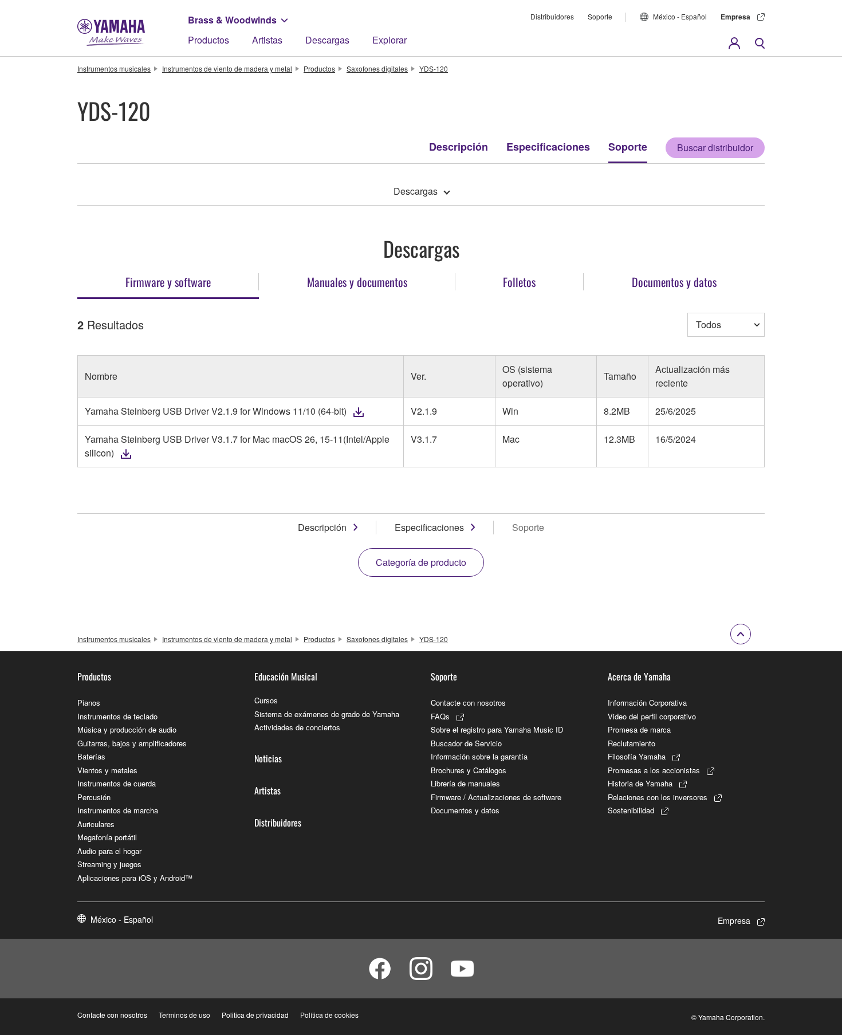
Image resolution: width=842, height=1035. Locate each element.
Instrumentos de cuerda (116, 783)
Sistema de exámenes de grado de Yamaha (326, 714)
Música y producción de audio (126, 729)
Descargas (327, 39)
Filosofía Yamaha (637, 756)
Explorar (389, 39)
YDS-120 (433, 68)
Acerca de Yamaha (639, 676)
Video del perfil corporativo (652, 716)
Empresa (735, 16)
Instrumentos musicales (114, 68)
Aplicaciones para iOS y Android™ (134, 877)
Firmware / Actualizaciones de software (496, 797)
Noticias (268, 758)
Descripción (458, 146)
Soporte (600, 16)
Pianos (88, 702)
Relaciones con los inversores (657, 797)
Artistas (267, 39)
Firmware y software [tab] (168, 281)
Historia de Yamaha (640, 783)
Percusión (94, 797)
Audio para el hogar (109, 850)
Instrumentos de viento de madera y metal (227, 68)
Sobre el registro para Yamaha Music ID (497, 729)
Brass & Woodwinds (232, 19)
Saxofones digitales (377, 68)
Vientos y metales (107, 770)
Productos (208, 39)
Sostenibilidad (631, 810)
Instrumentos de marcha (117, 810)
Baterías (91, 756)
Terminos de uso (184, 1015)
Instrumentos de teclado (117, 716)
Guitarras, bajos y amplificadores (132, 743)
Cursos (266, 700)
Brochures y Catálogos (468, 770)
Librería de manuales (465, 783)
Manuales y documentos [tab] (357, 281)
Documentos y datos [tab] (674, 281)
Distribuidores (552, 16)
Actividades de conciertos (297, 727)
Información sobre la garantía (479, 756)
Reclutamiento (631, 743)
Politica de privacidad (255, 1015)
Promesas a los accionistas (654, 770)
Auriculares (96, 823)
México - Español (680, 16)
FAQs (440, 716)
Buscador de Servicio (466, 743)
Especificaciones (548, 146)
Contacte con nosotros (468, 702)
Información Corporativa (647, 702)
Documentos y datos (465, 810)
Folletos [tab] (519, 281)
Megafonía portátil (107, 837)
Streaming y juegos (109, 864)
